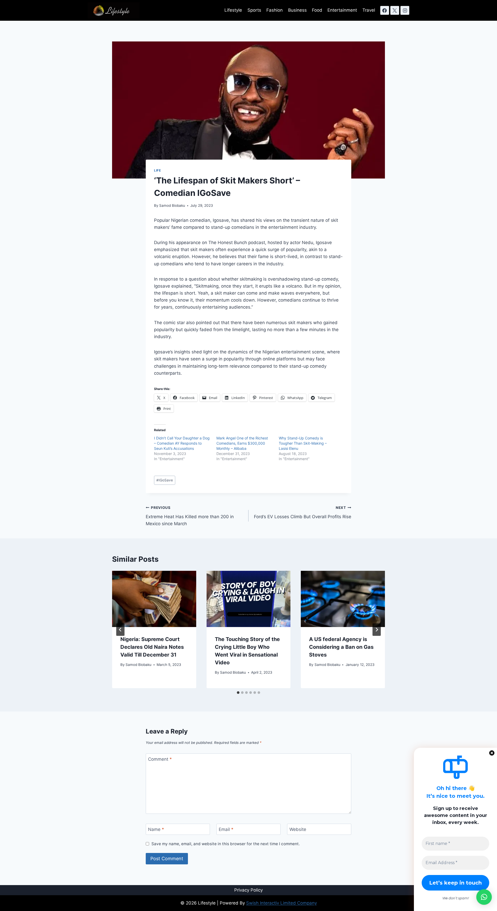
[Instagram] (404, 10)
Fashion (274, 10)
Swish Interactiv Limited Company (281, 903)
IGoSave (164, 480)
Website (297, 829)
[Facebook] (384, 10)
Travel (368, 10)
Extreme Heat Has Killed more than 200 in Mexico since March (190, 516)
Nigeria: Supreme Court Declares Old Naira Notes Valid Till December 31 (152, 647)
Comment (160, 759)
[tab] (238, 692)
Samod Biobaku (172, 205)
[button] (484, 897)
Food (317, 10)
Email (226, 829)
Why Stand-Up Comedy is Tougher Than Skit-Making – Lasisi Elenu (303, 443)
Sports (254, 10)
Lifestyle (233, 10)
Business (297, 10)
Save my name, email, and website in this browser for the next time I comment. (225, 843)
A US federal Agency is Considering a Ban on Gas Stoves (341, 647)
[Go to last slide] (120, 629)
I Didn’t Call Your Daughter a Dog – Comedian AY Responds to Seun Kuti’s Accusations (182, 443)
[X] (394, 10)
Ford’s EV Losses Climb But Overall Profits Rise (302, 512)
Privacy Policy (248, 890)
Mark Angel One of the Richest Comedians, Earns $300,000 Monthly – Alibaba (242, 443)
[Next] (376, 629)
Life (157, 170)
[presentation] (154, 599)
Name (156, 829)
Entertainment (342, 10)
